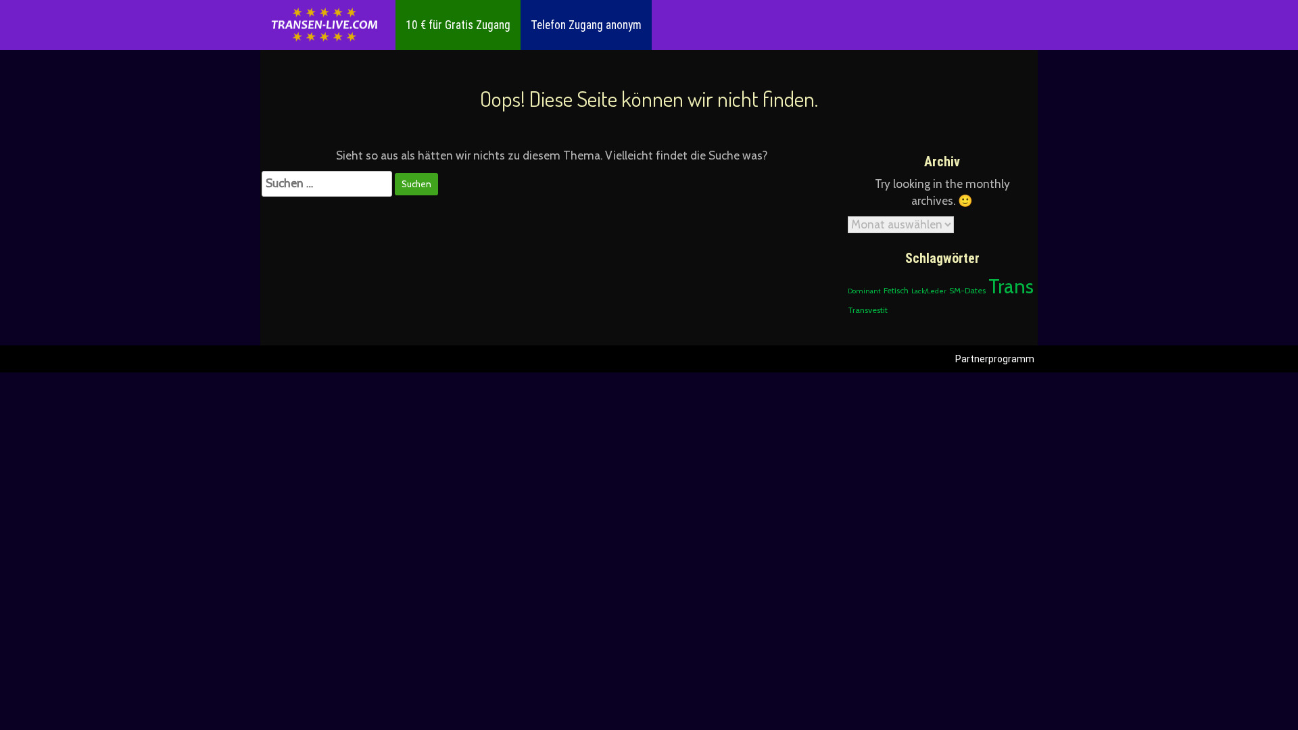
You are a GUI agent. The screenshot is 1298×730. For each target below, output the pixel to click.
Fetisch (896, 290)
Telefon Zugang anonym (586, 25)
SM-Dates (967, 290)
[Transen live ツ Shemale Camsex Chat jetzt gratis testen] (324, 25)
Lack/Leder (928, 291)
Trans (1011, 286)
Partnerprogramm (994, 359)
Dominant (864, 291)
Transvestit (868, 310)
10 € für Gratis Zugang (458, 25)
